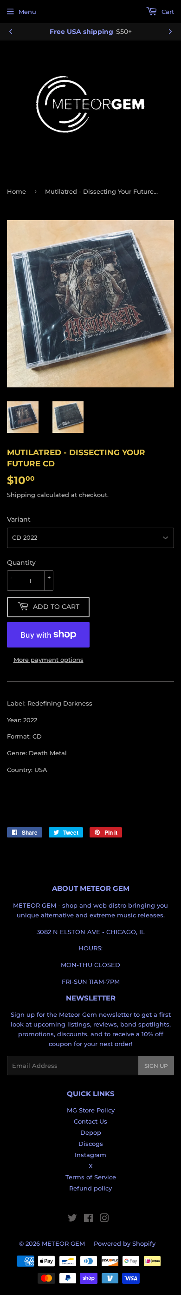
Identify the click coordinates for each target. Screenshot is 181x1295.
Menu (27, 11)
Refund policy (90, 1188)
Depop (90, 1132)
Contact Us (90, 1121)
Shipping (21, 494)
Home (16, 191)
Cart (167, 11)
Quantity (21, 562)
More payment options (48, 659)
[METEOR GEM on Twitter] (72, 1219)
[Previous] (11, 31)
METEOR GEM (63, 1243)
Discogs (90, 1143)
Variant (19, 519)
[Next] (170, 31)
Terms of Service (90, 1177)
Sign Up (156, 1065)
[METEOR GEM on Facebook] (88, 1219)
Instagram (90, 1154)
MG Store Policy (91, 1110)
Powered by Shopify (124, 1243)
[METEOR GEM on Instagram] (104, 1219)
